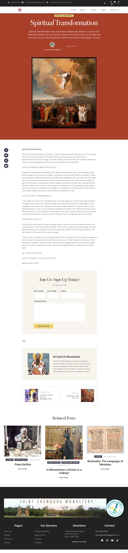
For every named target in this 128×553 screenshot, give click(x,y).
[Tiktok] (117, 540)
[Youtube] (112, 540)
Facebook (38, 543)
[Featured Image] (23, 441)
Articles (7, 535)
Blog (82, 10)
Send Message (43, 326)
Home (73, 10)
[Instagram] (107, 540)
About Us (114, 10)
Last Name (51, 291)
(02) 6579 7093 (101, 531)
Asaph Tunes (39, 535)
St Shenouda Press (41, 531)
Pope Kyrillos (23, 464)
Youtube (37, 539)
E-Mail (63, 291)
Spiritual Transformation (64, 23)
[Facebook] (102, 540)
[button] (104, 3)
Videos (103, 10)
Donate (7, 543)
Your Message (40, 301)
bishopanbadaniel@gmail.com (107, 535)
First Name (38, 291)
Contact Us (8, 539)
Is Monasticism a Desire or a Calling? (64, 471)
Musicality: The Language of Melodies (105, 463)
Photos (93, 10)
